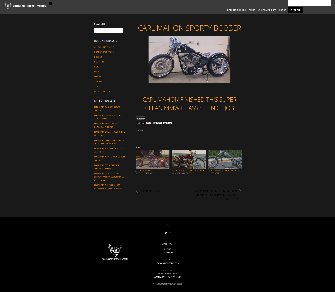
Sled (96, 71)
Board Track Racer (104, 52)
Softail (98, 76)
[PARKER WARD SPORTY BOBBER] (189, 159)
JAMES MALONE (144, 170)
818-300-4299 (167, 252)
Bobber (98, 57)
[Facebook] (169, 232)
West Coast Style (103, 91)
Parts (252, 10)
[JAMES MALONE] (152, 159)
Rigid (96, 67)
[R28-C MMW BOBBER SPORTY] (225, 159)
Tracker (98, 81)
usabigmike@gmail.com (167, 263)
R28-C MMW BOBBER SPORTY (223, 170)
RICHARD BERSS (150, 191)
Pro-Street (100, 62)
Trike (96, 86)
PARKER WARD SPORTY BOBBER (188, 170)
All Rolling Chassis (104, 47)
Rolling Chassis (236, 10)
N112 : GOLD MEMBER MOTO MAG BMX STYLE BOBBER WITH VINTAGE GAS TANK (216, 195)
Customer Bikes (267, 10)
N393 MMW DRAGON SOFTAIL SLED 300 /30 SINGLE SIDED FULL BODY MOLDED (109, 176)
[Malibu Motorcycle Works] (25, 9)
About (282, 10)
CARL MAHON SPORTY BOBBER (189, 28)
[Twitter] (165, 232)
